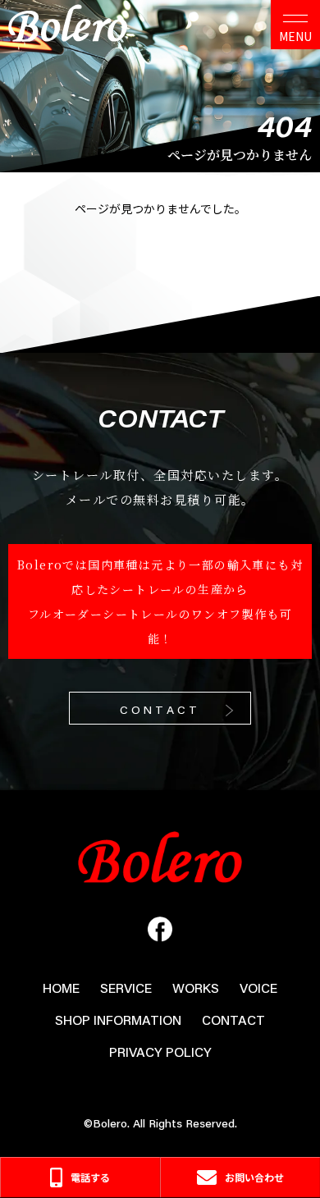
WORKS (195, 987)
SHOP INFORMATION (118, 1019)
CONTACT (160, 709)
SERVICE (126, 987)
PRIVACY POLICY (160, 1051)
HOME (61, 987)
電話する (90, 1177)
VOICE (258, 987)
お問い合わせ (254, 1177)
